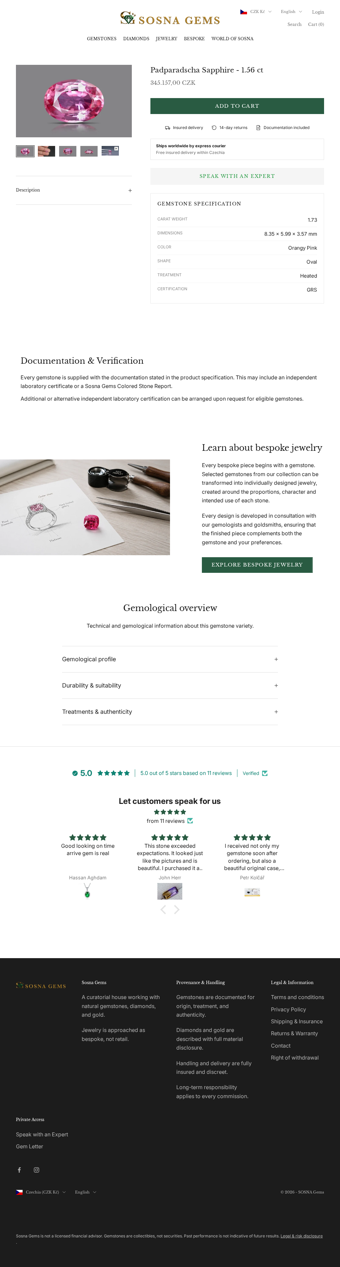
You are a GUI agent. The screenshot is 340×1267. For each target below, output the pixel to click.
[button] (165, 909)
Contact (281, 1045)
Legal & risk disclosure (302, 1235)
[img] (170, 812)
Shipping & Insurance (297, 1021)
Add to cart (237, 106)
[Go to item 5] (110, 150)
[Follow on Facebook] (19, 1170)
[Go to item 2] (46, 151)
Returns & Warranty (294, 1033)
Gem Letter (29, 1146)
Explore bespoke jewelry (257, 565)
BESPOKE (194, 38)
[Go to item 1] (25, 151)
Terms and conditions (297, 997)
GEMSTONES (102, 38)
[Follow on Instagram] (36, 1170)
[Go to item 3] (67, 151)
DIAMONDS (136, 38)
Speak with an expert (237, 176)
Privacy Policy (288, 1009)
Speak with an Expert (42, 1134)
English (288, 11)
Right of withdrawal (295, 1057)
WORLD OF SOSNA (232, 38)
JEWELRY (166, 38)
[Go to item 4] (89, 151)
